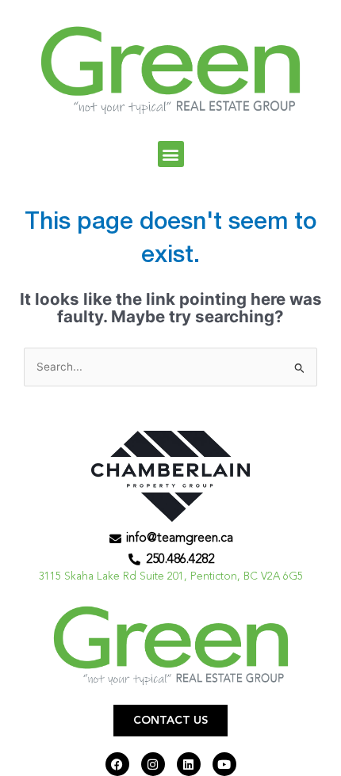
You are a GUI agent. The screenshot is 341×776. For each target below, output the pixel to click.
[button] (171, 154)
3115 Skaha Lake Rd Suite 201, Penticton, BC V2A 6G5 (171, 577)
